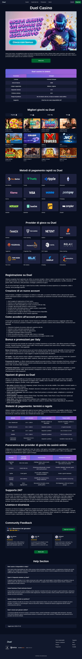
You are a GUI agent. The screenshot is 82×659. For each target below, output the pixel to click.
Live (31, 114)
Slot (67, 114)
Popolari (13, 114)
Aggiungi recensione (68, 529)
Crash (49, 114)
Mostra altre (41, 551)
